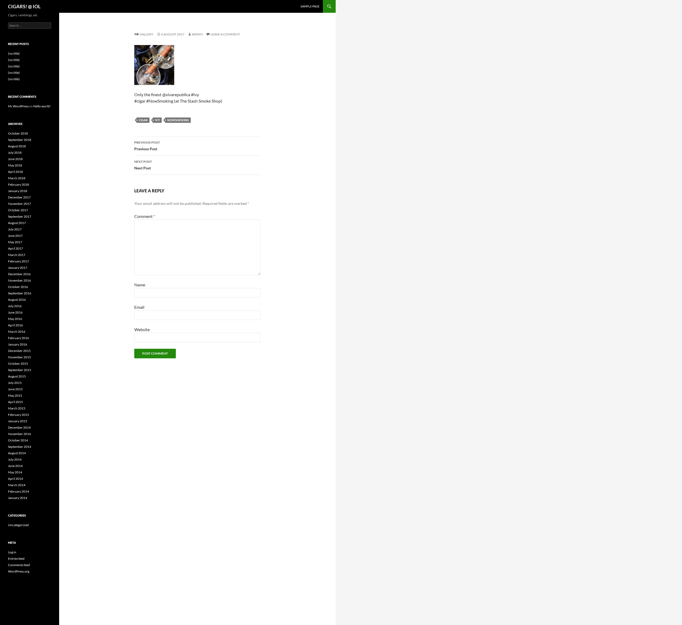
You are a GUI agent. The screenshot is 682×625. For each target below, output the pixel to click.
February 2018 (18, 184)
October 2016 (18, 287)
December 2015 (19, 351)
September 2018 (19, 140)
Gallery (146, 34)
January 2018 (17, 191)
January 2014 (17, 498)
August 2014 (17, 453)
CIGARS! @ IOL (24, 6)
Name (139, 284)
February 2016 (18, 338)
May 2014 (15, 472)
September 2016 (19, 293)
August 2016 (17, 300)
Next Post (143, 165)
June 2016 (15, 312)
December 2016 (19, 274)
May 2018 (15, 165)
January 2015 (17, 421)
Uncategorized (18, 525)
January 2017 (17, 268)
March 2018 (16, 178)
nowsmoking (178, 120)
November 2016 (19, 280)
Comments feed (19, 565)
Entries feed (16, 559)
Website (142, 329)
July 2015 (15, 383)
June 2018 (15, 159)
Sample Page (310, 6)
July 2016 (15, 306)
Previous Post (147, 145)
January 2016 (17, 344)
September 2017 (19, 216)
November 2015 (19, 357)
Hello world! (42, 106)
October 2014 (18, 440)
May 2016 (15, 319)
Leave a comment (225, 34)
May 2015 (15, 395)
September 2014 (19, 447)
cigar (143, 120)
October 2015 (18, 364)
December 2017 (19, 197)
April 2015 (15, 402)
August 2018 (17, 146)
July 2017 (15, 229)
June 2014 (15, 466)
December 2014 (19, 427)
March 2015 (16, 408)
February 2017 (18, 261)
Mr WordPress (18, 106)
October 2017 (18, 210)
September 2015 (19, 370)
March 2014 (16, 485)
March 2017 (16, 255)
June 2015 (15, 389)
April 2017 (15, 248)
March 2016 (16, 332)
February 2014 (18, 491)
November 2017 (19, 204)
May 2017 (15, 242)
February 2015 (18, 415)
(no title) (14, 53)
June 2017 (15, 236)
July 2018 (15, 153)
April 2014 (15, 479)
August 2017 (17, 223)
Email (139, 307)
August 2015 (17, 376)
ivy (157, 120)
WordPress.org (18, 571)
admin (197, 34)
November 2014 (19, 434)
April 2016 (15, 325)
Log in (12, 552)
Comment (144, 216)
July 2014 (15, 459)
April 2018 (15, 172)
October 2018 (18, 133)
